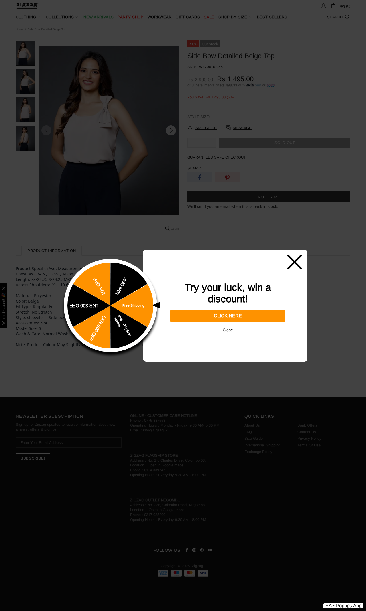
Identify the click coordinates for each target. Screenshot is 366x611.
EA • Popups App (343, 605)
